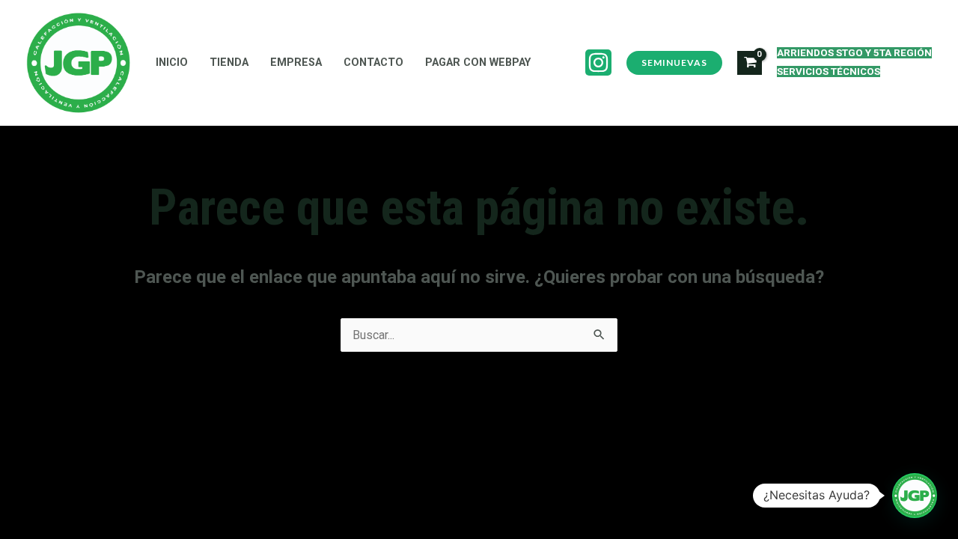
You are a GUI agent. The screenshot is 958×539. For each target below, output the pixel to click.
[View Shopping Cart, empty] (749, 63)
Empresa (296, 62)
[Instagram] (598, 62)
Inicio (172, 62)
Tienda (229, 62)
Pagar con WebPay (478, 62)
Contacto (373, 62)
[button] (914, 495)
